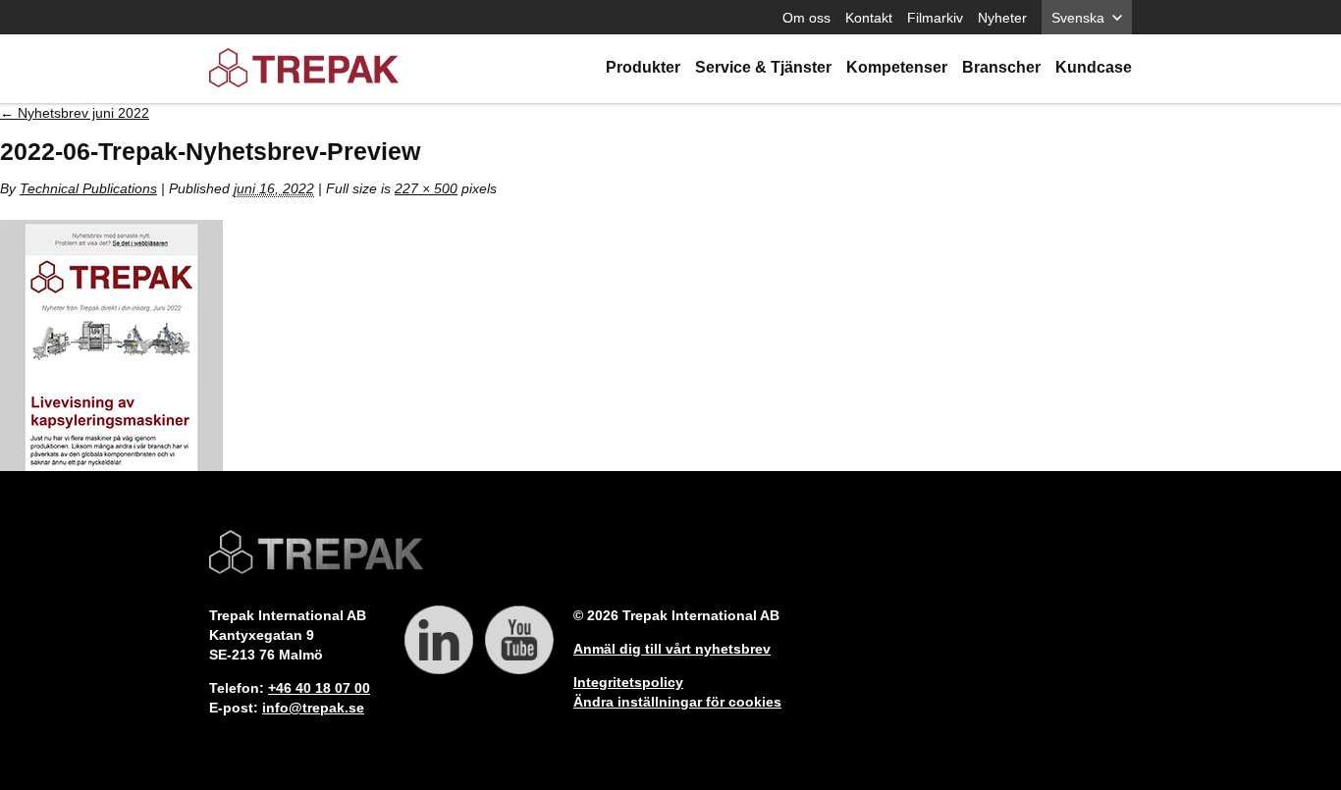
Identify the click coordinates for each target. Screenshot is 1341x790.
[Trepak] (304, 69)
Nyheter (1002, 18)
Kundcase (1093, 67)
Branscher (1001, 67)
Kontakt (868, 18)
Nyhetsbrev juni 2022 (74, 113)
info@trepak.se (313, 707)
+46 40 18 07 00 (319, 688)
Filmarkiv (935, 18)
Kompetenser (896, 67)
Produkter (643, 67)
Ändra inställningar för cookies (677, 702)
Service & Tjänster (763, 67)
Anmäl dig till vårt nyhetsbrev (672, 649)
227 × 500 (426, 188)
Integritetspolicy (628, 682)
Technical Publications (88, 188)
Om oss (806, 18)
